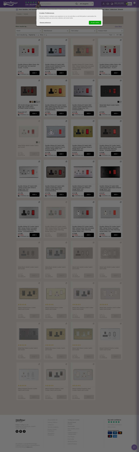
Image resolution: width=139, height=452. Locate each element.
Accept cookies (95, 22)
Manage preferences (45, 22)
